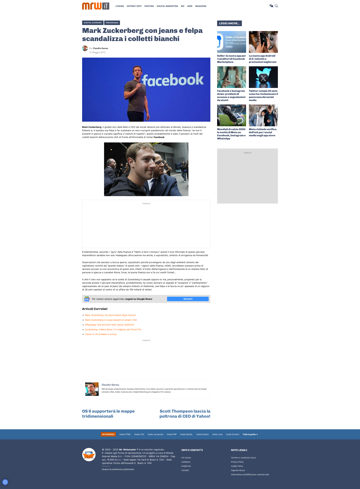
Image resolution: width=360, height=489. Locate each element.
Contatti (185, 470)
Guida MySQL (186, 434)
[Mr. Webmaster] (89, 455)
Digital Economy (93, 22)
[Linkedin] (188, 48)
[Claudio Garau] (85, 48)
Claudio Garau (100, 48)
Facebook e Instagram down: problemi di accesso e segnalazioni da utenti (231, 95)
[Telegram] (201, 48)
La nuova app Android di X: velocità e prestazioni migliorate (262, 58)
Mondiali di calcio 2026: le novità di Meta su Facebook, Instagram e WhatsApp (231, 134)
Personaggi (112, 22)
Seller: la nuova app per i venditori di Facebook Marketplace (231, 58)
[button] (276, 5)
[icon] (271, 6)
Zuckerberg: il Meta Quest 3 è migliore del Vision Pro (113, 329)
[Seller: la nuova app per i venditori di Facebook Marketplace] (231, 42)
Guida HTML (125, 434)
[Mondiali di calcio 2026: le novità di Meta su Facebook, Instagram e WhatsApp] (231, 115)
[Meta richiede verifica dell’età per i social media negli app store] (263, 115)
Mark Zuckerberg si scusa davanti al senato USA (111, 319)
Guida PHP (172, 434)
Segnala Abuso (238, 470)
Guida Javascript (155, 434)
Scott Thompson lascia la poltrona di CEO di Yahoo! (184, 414)
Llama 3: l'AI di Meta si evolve (101, 334)
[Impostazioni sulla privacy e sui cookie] (5, 482)
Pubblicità (186, 466)
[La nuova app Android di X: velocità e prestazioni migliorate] (263, 42)
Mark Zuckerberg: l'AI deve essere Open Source (110, 315)
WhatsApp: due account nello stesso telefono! (109, 324)
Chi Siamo (186, 457)
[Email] (207, 48)
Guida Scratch (232, 434)
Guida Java (217, 434)
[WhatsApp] (194, 48)
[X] (181, 48)
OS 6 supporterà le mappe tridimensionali (108, 414)
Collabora (185, 461)
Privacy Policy (237, 461)
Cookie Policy (237, 466)
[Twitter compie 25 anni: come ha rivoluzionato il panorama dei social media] (263, 77)
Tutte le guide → (250, 434)
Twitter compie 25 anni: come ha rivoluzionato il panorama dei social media (263, 95)
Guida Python (202, 434)
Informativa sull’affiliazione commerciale (250, 474)
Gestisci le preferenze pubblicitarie (118, 469)
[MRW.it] (95, 6)
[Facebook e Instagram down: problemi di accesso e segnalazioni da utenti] (231, 77)
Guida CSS (139, 434)
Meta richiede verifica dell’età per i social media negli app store (262, 132)
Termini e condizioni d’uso (243, 457)
